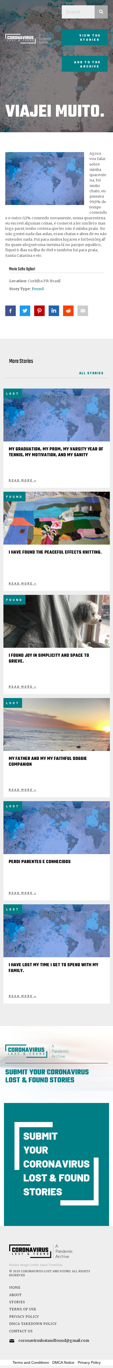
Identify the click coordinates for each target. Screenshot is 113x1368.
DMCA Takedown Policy (33, 1324)
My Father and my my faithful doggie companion (48, 761)
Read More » (23, 480)
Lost (12, 393)
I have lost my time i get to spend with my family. (53, 968)
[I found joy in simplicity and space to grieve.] (56, 634)
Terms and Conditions (31, 1362)
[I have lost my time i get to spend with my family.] (56, 939)
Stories (17, 1302)
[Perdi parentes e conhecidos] (56, 836)
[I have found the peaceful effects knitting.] (56, 531)
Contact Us (21, 1331)
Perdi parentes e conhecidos (40, 862)
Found (38, 288)
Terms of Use (22, 1309)
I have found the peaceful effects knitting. (55, 552)
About (15, 1295)
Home (14, 1287)
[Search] (101, 12)
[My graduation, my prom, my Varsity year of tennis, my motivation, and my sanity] (56, 424)
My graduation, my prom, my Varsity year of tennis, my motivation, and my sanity (56, 452)
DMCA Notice (63, 1362)
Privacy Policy (24, 1317)
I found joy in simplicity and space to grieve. (49, 658)
